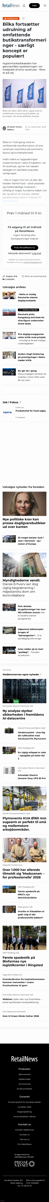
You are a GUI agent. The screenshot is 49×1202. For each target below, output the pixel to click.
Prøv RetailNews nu (24, 247)
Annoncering (24, 1084)
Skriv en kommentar (35, 276)
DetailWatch (10, 201)
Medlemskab (24, 1079)
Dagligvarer (12, 18)
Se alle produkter (24, 1089)
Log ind (36, 253)
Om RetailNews (24, 1144)
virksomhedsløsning (32, 262)
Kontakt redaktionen (24, 1130)
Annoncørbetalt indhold (24, 1116)
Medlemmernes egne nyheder (21, 674)
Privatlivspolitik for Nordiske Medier (24, 1102)
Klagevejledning (24, 1112)
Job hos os (24, 1139)
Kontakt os (25, 1134)
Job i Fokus (10, 402)
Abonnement (25, 1074)
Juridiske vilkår (24, 1107)
